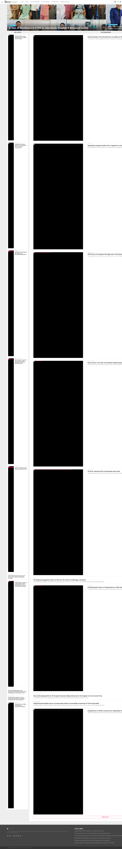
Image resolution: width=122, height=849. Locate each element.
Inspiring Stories (65, 1)
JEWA (27, 1)
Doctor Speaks (45, 1)
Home (22, 1)
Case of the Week (34, 1)
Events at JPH (55, 1)
